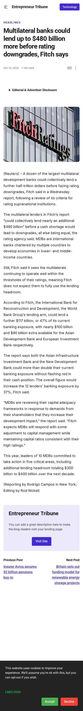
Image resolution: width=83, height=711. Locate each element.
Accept (50, 701)
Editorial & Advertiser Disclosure (34, 90)
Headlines (12, 22)
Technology (70, 7)
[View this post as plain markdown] (70, 68)
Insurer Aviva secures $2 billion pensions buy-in (20, 572)
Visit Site (42, 541)
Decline (69, 701)
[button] (6, 7)
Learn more (13, 691)
